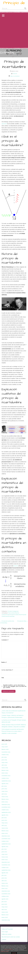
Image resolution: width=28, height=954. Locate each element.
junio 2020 (4, 904)
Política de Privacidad (7, 929)
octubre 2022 (5, 841)
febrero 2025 (5, 770)
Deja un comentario (14, 76)
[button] (3, 15)
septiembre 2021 (6, 870)
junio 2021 (4, 878)
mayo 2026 (5, 746)
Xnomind (15, 73)
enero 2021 (4, 888)
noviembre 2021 (6, 864)
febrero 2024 (5, 799)
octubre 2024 (5, 778)
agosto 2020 (5, 899)
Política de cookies (6, 934)
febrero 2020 (5, 914)
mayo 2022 (4, 854)
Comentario (4, 640)
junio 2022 (4, 851)
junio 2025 (4, 759)
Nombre (4, 662)
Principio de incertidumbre (15, 614)
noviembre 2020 (6, 893)
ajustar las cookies (8, 949)
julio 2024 (4, 786)
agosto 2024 (5, 783)
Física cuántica (11, 613)
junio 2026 (4, 744)
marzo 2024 (5, 796)
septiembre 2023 (6, 812)
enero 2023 (5, 833)
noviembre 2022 (6, 838)
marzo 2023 (5, 828)
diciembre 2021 (6, 862)
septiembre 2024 (6, 781)
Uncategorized (15, 611)
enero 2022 (5, 859)
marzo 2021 (5, 883)
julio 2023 (4, 817)
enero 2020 (5, 917)
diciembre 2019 (6, 920)
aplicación (4, 123)
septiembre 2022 (6, 844)
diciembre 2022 (6, 836)
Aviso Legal (4, 931)
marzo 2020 (5, 912)
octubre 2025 (5, 754)
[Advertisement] (14, 33)
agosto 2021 (5, 872)
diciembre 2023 (6, 804)
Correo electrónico (7, 670)
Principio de (14, 3)
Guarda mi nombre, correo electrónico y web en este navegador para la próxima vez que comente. (14, 686)
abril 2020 (4, 909)
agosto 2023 (5, 815)
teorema (16, 565)
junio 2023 (4, 820)
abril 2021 (4, 880)
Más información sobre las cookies (10, 937)
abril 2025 (4, 765)
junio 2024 (4, 788)
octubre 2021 (5, 867)
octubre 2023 (5, 809)
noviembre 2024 (6, 775)
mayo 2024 (5, 791)
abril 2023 (4, 825)
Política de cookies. (5, 951)
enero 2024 (5, 801)
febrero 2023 (5, 830)
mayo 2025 (4, 762)
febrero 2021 (5, 886)
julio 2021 (4, 875)
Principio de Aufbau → (22, 621)
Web (2, 678)
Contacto (3, 939)
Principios (10, 611)
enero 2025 (5, 773)
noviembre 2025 (6, 752)
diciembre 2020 (6, 891)
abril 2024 (4, 794)
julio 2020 (4, 901)
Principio (7, 614)
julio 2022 (4, 849)
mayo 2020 (5, 906)
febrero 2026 (5, 749)
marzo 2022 (5, 857)
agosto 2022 (5, 846)
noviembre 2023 (6, 807)
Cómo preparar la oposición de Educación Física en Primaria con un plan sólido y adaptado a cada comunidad (13, 731)
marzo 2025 (5, 767)
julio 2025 (4, 757)
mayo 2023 (4, 822)
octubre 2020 (5, 896)
